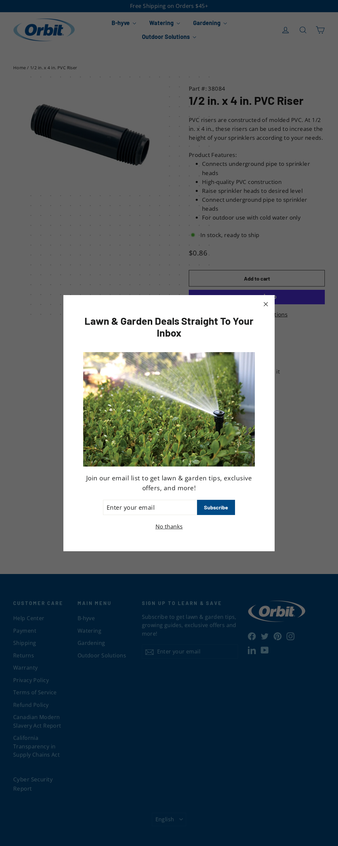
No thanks (169, 526)
